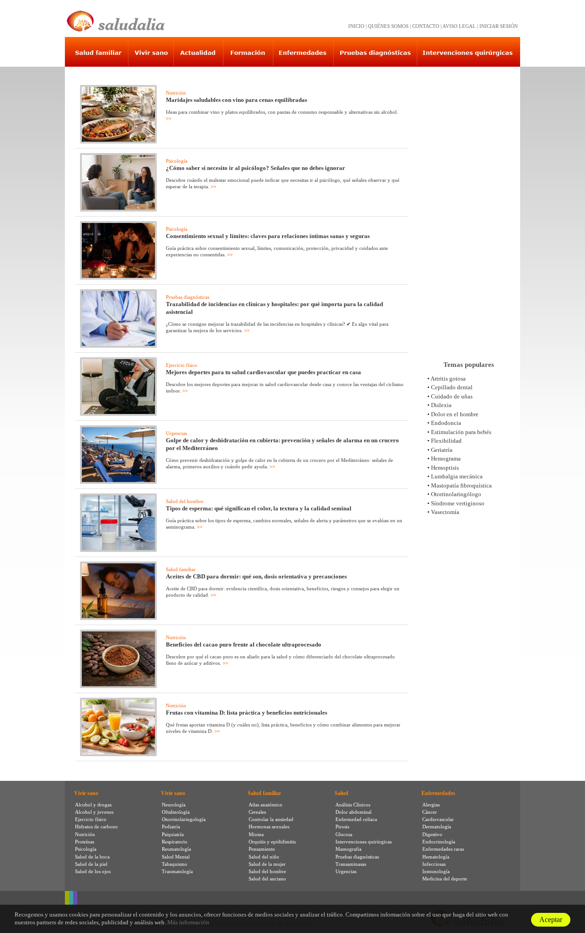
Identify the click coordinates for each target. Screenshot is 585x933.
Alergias (431, 804)
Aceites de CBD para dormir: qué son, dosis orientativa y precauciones (256, 576)
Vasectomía (445, 512)
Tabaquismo (174, 864)
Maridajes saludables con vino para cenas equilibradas (236, 99)
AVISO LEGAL (459, 26)
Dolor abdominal (353, 812)
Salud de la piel (91, 864)
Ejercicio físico (181, 365)
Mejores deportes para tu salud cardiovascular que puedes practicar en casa (263, 372)
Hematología (435, 856)
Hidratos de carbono (96, 826)
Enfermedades (438, 793)
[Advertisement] (468, 210)
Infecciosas (434, 864)
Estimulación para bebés (461, 432)
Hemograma (446, 458)
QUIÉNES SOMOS (388, 26)
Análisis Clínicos (352, 804)
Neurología (174, 804)
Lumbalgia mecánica (457, 476)
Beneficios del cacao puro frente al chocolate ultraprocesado (243, 644)
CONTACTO (425, 26)
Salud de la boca (92, 856)
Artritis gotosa (448, 378)
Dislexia (441, 405)
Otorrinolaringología (184, 819)
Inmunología (436, 871)
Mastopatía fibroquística (461, 485)
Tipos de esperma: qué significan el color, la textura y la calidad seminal (258, 508)
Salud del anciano (267, 878)
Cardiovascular (438, 819)
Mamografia (348, 849)
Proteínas (84, 841)
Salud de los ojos (93, 871)
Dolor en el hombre (455, 414)
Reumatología (176, 849)
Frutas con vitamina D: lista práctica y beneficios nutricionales (246, 712)
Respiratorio (174, 841)
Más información (188, 922)
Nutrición (176, 92)
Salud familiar (181, 569)
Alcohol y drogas (93, 804)
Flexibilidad (446, 440)
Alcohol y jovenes (94, 812)
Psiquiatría (173, 834)
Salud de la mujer (267, 864)
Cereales (257, 812)
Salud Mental (176, 856)
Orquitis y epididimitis (272, 841)
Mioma (256, 834)
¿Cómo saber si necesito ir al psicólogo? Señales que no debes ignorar (255, 167)
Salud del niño (264, 856)
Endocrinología (438, 841)
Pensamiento (262, 849)
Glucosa (343, 834)
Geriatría (441, 449)
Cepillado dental (452, 387)
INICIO (356, 26)
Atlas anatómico (265, 804)
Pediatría (171, 826)
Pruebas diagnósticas (187, 297)
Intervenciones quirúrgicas (363, 841)
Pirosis (342, 826)
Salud (341, 793)
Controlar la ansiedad (271, 819)
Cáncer (429, 812)
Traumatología (177, 871)
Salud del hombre (184, 501)
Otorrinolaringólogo (456, 494)
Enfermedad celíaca (356, 819)
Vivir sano (86, 793)
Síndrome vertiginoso (457, 503)
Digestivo (432, 834)
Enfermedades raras (443, 849)
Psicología (176, 161)
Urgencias (176, 433)
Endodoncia (446, 422)
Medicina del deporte (444, 878)
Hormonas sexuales (269, 826)
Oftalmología (176, 812)
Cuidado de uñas (452, 396)
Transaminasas (350, 864)
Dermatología (436, 826)
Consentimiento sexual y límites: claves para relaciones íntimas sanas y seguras (268, 236)
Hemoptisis (445, 467)
